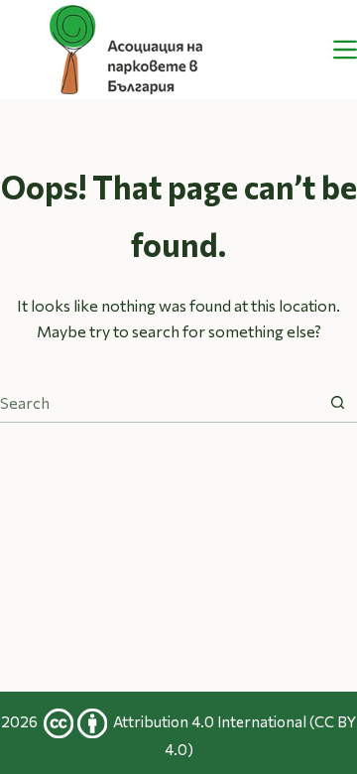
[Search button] (337, 402)
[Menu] (345, 50)
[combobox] (159, 403)
